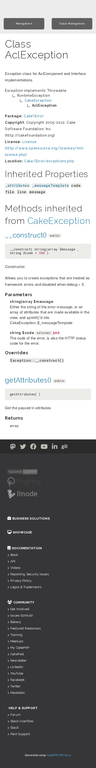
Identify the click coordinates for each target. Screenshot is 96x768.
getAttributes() (28, 380)
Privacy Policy (21, 580)
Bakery (15, 622)
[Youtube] (44, 447)
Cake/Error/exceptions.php (49, 161)
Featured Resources (25, 628)
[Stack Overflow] (83, 447)
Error (39, 116)
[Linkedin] (54, 447)
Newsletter (18, 660)
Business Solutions (31, 518)
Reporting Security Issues (29, 574)
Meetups (16, 641)
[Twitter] (13, 447)
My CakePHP (19, 647)
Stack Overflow (21, 721)
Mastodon (17, 693)
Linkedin (16, 667)
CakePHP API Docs (59, 755)
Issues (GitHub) (21, 615)
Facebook (17, 680)
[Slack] (75, 447)
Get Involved (19, 609)
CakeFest (17, 654)
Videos (15, 568)
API (12, 561)
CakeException (59, 221)
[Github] (64, 447)
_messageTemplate (50, 185)
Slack (14, 727)
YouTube (16, 673)
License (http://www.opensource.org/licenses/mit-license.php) (45, 148)
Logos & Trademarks (25, 587)
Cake (28, 116)
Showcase (22, 532)
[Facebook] (33, 447)
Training (16, 635)
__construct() (26, 235)
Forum (15, 715)
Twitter (15, 686)
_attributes (17, 185)
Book (14, 555)
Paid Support (20, 734)
